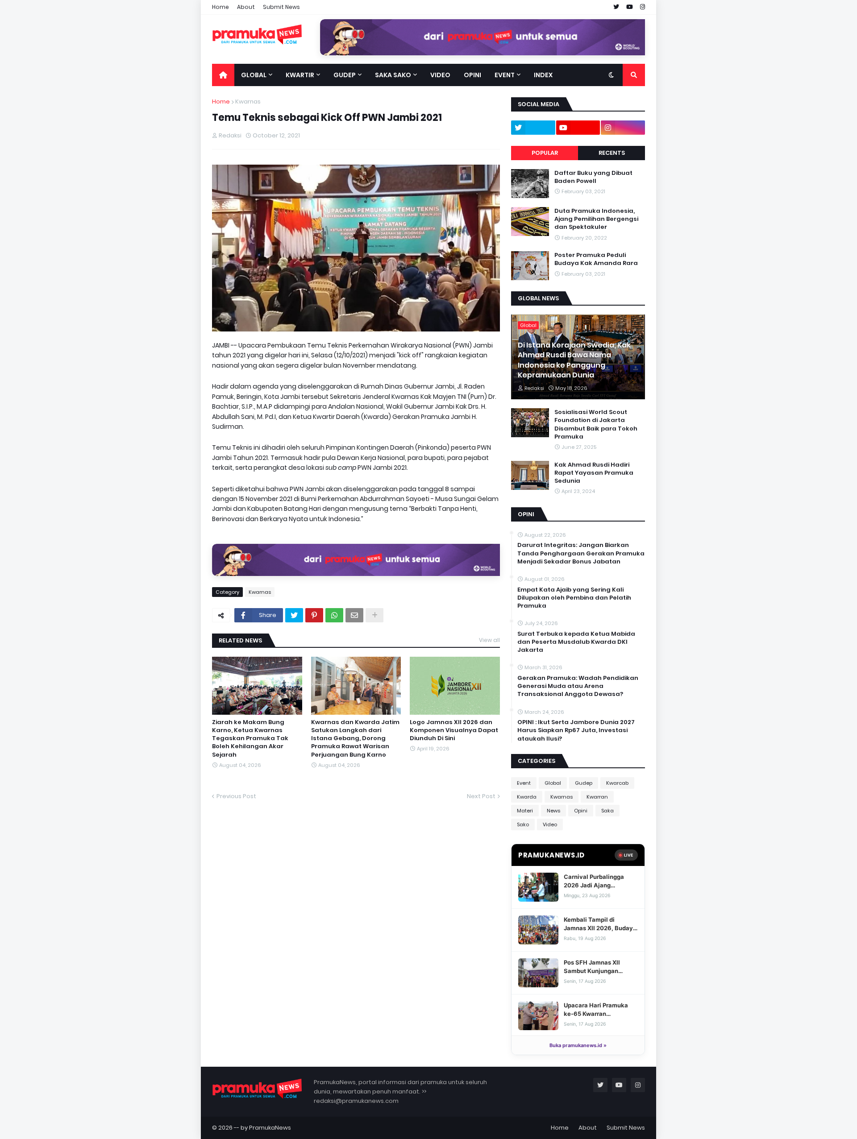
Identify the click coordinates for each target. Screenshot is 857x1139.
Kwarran (597, 796)
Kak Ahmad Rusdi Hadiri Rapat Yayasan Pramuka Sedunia (593, 473)
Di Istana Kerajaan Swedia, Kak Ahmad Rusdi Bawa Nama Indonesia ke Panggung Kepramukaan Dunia (574, 360)
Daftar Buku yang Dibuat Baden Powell (593, 177)
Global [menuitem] (253, 74)
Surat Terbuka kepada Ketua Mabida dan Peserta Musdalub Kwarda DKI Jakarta (576, 642)
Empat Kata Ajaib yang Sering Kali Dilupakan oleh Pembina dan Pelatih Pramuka (574, 598)
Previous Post (236, 796)
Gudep (583, 783)
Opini (580, 810)
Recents (612, 153)
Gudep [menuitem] (344, 74)
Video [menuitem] (440, 74)
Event (524, 783)
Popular (545, 153)
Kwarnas (248, 101)
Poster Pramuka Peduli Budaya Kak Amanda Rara (596, 259)
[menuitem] (223, 75)
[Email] (354, 615)
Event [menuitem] (505, 74)
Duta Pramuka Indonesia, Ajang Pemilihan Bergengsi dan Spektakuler (596, 219)
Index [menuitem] (543, 74)
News (553, 810)
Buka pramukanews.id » (578, 1045)
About (246, 7)
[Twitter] (294, 615)
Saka (607, 810)
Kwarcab (617, 783)
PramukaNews (270, 1127)
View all (489, 640)
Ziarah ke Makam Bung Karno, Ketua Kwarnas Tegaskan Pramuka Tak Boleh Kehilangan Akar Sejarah (250, 738)
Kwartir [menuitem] (300, 74)
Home (220, 7)
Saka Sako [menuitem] (393, 74)
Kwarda (527, 796)
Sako (523, 824)
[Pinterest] (314, 615)
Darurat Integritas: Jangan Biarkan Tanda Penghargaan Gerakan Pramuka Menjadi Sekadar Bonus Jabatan (581, 553)
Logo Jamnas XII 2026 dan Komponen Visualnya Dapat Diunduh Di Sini (454, 730)
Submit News (281, 7)
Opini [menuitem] (472, 74)
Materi (525, 810)
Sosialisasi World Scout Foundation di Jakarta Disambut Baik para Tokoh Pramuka (595, 424)
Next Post (481, 796)
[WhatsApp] (334, 615)
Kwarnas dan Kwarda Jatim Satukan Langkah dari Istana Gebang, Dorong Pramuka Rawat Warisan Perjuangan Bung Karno (355, 738)
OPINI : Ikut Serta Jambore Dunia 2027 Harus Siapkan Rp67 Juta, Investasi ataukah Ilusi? (576, 730)
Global (553, 783)
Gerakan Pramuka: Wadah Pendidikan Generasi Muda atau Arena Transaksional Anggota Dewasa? (577, 686)
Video (550, 824)
